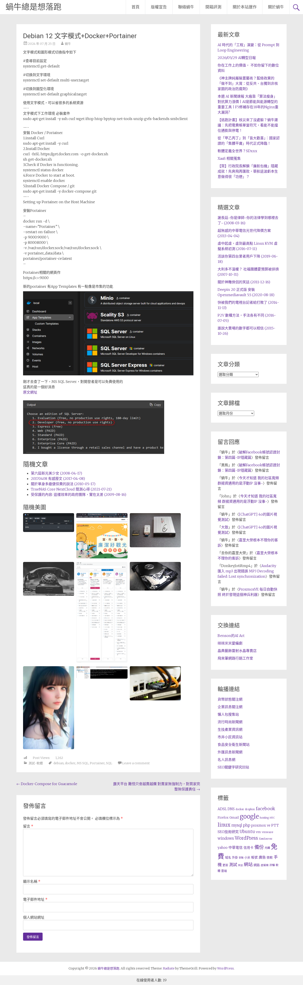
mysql (236, 825)
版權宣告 (159, 7)
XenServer (265, 838)
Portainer (97, 763)
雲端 (224, 871)
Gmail (234, 818)
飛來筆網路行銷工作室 (235, 658)
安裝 (241, 857)
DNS (231, 809)
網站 (248, 864)
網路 (257, 865)
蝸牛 (68, 44)
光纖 (267, 847)
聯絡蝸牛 (186, 7)
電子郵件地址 (35, 899)
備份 (259, 847)
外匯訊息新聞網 (230, 752)
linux (224, 825)
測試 (233, 864)
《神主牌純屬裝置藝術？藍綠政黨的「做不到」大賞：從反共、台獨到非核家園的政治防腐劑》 (248, 83)
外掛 (235, 857)
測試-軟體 (36, 763)
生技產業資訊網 (230, 729)
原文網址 (30, 392)
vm (258, 832)
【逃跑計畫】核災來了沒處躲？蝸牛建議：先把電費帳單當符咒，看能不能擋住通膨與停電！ (248, 125)
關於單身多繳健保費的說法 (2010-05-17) (63, 484)
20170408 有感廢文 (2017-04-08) (58, 478)
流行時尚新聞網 (230, 722)
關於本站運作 (245, 7)
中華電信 (235, 847)
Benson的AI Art (231, 635)
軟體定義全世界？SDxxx (237, 151)
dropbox (250, 809)
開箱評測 (213, 7)
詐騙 (272, 865)
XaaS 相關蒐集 (229, 158)
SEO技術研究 (228, 831)
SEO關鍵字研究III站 (233, 767)
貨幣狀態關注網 (230, 699)
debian (58, 763)
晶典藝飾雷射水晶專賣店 (237, 650)
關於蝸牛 (276, 7)
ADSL (222, 809)
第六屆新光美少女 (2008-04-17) (56, 473)
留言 (28, 826)
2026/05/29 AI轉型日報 (237, 57)
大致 (224, 527)
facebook (265, 808)
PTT (275, 825)
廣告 (262, 857)
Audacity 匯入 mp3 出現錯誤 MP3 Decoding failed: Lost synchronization (247, 571)
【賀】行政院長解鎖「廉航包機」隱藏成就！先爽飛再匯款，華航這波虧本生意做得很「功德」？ (248, 171)
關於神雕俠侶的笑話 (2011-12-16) (244, 282)
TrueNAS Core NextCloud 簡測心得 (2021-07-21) (71, 489)
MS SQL (83, 763)
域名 (228, 857)
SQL (109, 763)
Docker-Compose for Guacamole (46, 784)
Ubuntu (247, 831)
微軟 (270, 857)
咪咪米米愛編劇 (230, 643)
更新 (225, 865)
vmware (267, 832)
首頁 (136, 7)
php (246, 825)
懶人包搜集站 (228, 714)
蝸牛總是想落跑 (33, 7)
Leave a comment (136, 763)
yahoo (223, 847)
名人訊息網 (226, 759)
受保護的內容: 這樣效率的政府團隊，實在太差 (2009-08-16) (78, 494)
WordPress (246, 838)
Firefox (223, 818)
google (249, 816)
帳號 (254, 857)
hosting (264, 817)
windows (226, 838)
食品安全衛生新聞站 (234, 744)
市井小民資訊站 (230, 737)
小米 (247, 857)
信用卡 (249, 848)
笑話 (240, 865)
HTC (272, 817)
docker (70, 763)
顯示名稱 (31, 881)
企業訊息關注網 (230, 707)
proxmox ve (260, 825)
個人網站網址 (33, 917)
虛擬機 (265, 865)
